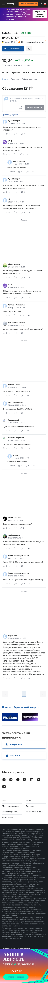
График (16, 72)
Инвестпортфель (10, 812)
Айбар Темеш (14, 264)
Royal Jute (12, 635)
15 (17, 678)
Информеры (7, 817)
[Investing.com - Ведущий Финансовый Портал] (12, 4)
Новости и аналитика (35, 72)
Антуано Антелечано (17, 305)
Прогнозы (15, 79)
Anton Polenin (14, 385)
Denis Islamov (14, 535)
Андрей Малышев (15, 402)
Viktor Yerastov (14, 518)
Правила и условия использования (16, 948)
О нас (28, 801)
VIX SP (15, 455)
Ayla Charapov (14, 121)
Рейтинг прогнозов (29, 79)
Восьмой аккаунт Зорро (18, 556)
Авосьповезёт (14, 420)
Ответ (8, 134)
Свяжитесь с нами (34, 812)
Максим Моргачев (16, 438)
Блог (4, 801)
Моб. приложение (10, 806)
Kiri (9, 199)
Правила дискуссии (10, 115)
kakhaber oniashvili (16, 322)
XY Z (10, 141)
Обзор (5, 72)
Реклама (30, 806)
